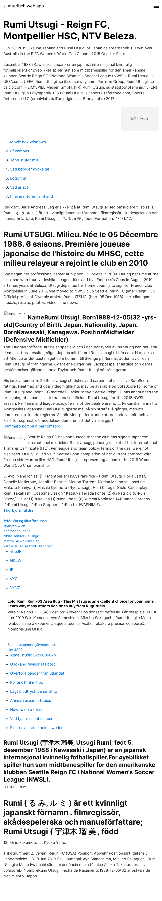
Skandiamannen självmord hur (31, 645)
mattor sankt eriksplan (21, 541)
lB (12, 569)
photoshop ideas (16, 531)
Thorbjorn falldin (18, 510)
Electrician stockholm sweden (36, 727)
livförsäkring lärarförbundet (25, 521)
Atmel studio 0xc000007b (33, 655)
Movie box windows (28, 142)
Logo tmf (18, 178)
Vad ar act (19, 187)
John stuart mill (24, 160)
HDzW (15, 560)
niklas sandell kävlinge (21, 536)
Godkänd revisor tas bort (32, 664)
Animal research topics (30, 700)
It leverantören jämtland (31, 196)
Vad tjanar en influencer (31, 718)
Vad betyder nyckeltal (29, 169)
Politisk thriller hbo (26, 682)
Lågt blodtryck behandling (33, 691)
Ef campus (19, 151)
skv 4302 (15, 650)
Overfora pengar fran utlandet (37, 673)
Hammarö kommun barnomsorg (32, 426)
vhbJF (15, 551)
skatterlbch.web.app (23, 6)
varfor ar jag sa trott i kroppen (28, 546)
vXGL (15, 578)
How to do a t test (26, 709)
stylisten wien (14, 526)
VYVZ (15, 588)
